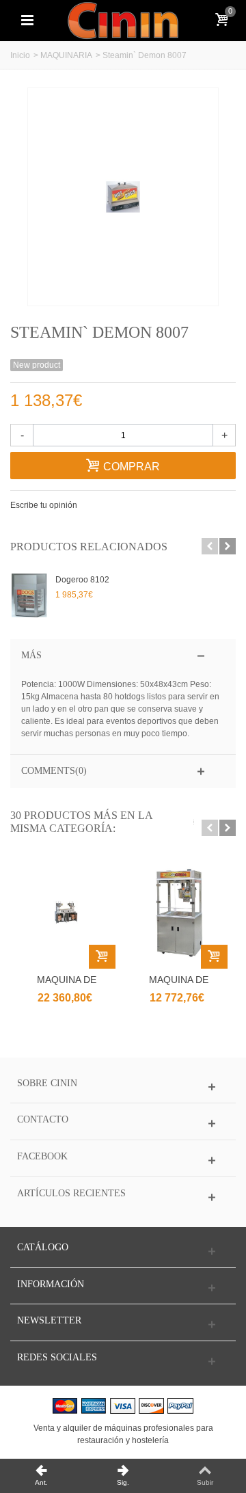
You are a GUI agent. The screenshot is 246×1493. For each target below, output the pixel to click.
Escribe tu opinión (43, 505)
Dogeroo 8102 (82, 579)
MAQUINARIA (66, 55)
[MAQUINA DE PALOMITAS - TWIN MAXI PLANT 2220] (66, 913)
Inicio (20, 55)
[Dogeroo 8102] (29, 595)
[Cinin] (123, 20)
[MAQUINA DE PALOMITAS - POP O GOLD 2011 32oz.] (178, 913)
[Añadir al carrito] (102, 957)
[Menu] (27, 20)
